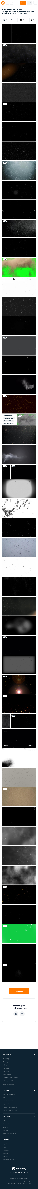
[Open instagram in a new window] (13, 1172)
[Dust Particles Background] (23, 721)
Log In (29, 3)
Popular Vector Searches (10, 1104)
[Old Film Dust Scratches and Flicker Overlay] (6, 472)
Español (5, 1147)
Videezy (5, 1065)
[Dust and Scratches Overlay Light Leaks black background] (19, 72)
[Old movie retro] (19, 488)
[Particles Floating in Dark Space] (19, 190)
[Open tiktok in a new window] (22, 1172)
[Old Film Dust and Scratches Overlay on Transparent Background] (19, 247)
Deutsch (5, 1153)
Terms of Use (9, 1183)
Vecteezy (5, 1062)
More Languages (8, 1159)
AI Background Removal (10, 1081)
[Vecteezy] (3, 3)
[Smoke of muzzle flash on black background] (19, 972)
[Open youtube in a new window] (27, 1172)
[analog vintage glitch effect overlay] (19, 953)
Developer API (7, 1074)
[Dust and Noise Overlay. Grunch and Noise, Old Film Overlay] (19, 92)
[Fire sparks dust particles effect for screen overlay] (19, 703)
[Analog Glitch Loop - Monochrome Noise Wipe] (19, 209)
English (5, 1144)
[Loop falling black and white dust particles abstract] (19, 150)
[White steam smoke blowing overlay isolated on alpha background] (19, 384)
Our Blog (5, 1130)
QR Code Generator (8, 1084)
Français (5, 1156)
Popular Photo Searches (10, 1107)
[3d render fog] (19, 875)
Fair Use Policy (27, 1183)
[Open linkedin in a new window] (16, 1172)
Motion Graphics (11, 20)
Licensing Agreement (9, 1094)
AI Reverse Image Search (10, 1078)
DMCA (4, 1097)
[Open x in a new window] (24, 1172)
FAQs (4, 1121)
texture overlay (9, 418)
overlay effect (8, 421)
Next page (19, 991)
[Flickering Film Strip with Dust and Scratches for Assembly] (19, 365)
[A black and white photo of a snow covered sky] (19, 325)
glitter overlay (8, 423)
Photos (25, 20)
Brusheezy (6, 1058)
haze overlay (8, 415)
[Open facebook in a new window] (10, 1172)
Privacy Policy (17, 1183)
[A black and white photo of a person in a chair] (19, 757)
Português (6, 1150)
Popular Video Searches (10, 1110)
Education (6, 1071)
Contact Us (6, 1124)
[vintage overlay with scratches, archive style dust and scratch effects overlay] (19, 286)
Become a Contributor (9, 1133)
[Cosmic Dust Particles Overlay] (19, 586)
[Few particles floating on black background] (19, 131)
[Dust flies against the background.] (19, 606)
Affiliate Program (8, 1101)
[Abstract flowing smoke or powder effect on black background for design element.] (19, 454)
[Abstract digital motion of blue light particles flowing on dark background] (6, 721)
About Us (5, 1127)
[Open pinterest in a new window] (19, 1172)
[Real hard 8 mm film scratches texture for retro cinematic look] (19, 664)
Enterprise (6, 1068)
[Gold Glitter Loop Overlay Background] (19, 894)
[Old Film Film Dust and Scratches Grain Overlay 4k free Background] (19, 111)
